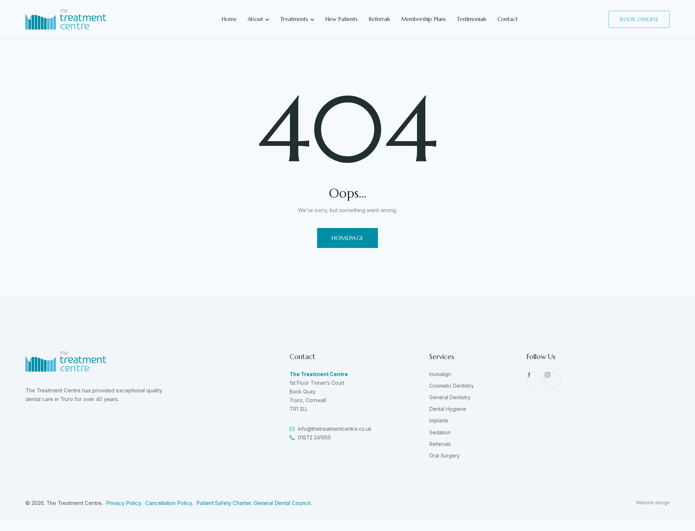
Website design (653, 502)
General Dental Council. (283, 503)
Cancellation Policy (168, 503)
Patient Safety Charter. (225, 503)
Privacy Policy (123, 503)
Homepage (348, 237)
